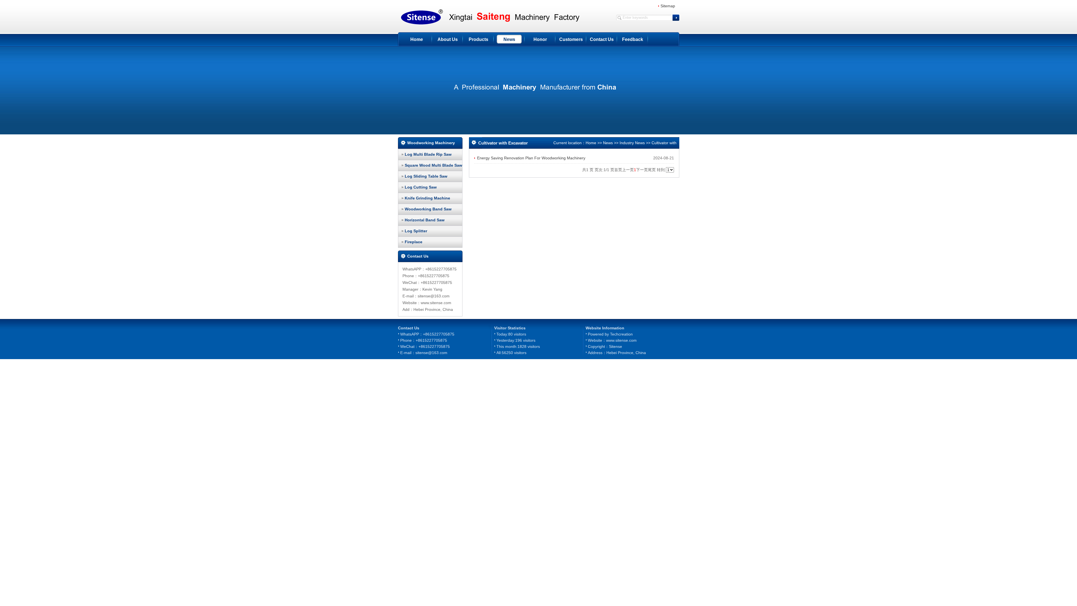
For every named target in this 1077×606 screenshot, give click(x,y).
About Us (448, 39)
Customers (571, 39)
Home (416, 39)
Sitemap (668, 6)
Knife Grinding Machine (427, 198)
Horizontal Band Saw (425, 220)
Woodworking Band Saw (428, 209)
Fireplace (413, 242)
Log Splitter (416, 231)
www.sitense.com (621, 340)
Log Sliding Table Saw (426, 176)
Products (478, 39)
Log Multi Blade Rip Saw (428, 154)
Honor (540, 39)
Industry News (632, 143)
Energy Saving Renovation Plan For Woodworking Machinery (531, 158)
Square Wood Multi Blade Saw (433, 165)
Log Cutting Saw (421, 187)
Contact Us (602, 39)
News (509, 39)
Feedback (632, 39)
